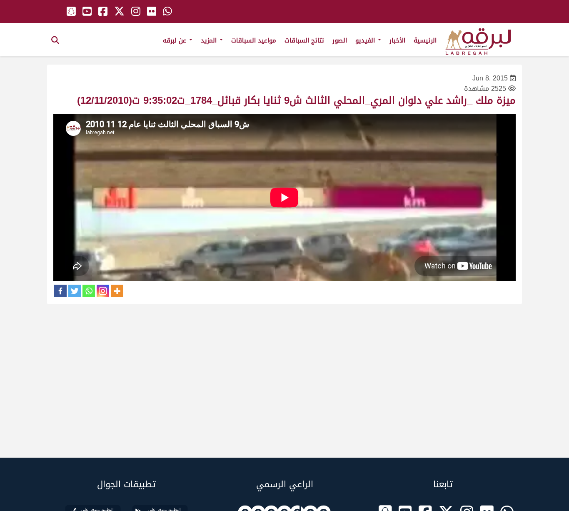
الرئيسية (425, 40)
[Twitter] (74, 291)
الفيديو (366, 40)
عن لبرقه (175, 40)
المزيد (210, 40)
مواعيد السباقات (253, 40)
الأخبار (397, 40)
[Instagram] (103, 291)
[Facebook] (60, 291)
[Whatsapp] (88, 291)
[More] (117, 291)
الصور (339, 40)
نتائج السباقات (304, 40)
